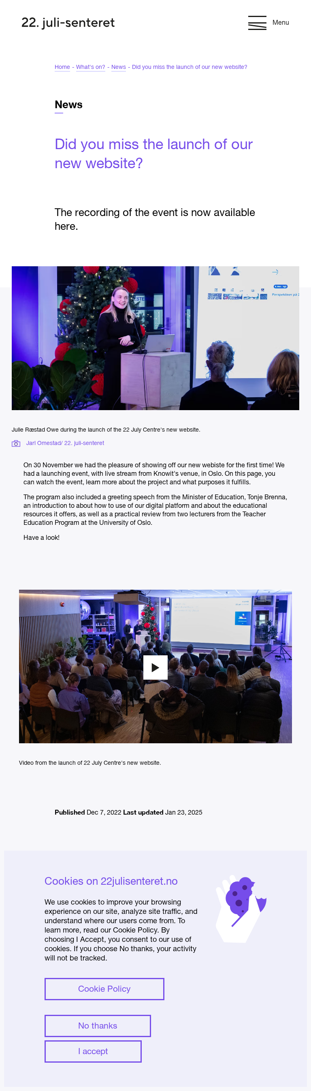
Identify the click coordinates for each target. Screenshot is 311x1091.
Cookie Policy (104, 989)
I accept (93, 1052)
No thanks (97, 1026)
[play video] (155, 667)
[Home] (68, 24)
